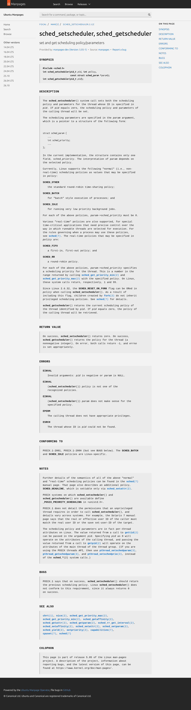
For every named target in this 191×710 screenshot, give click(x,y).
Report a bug (119, 49)
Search (56, 4)
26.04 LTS (9, 80)
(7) (55, 236)
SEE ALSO (164, 62)
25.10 (7, 75)
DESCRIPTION (166, 34)
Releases (82, 4)
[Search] (149, 14)
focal (43, 24)
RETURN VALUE (167, 38)
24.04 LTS (9, 71)
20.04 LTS (9, 61)
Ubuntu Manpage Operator (35, 690)
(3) (117, 550)
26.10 (7, 85)
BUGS (162, 58)
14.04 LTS (9, 47)
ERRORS (163, 43)
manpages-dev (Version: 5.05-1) (70, 49)
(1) (48, 615)
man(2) (55, 24)
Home (7, 24)
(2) (100, 275)
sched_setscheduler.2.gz (78, 24)
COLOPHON (165, 67)
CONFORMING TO (168, 48)
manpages (103, 49)
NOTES (162, 53)
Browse (69, 4)
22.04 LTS (9, 66)
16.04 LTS (9, 52)
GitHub (66, 690)
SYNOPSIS (164, 29)
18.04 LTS (9, 56)
